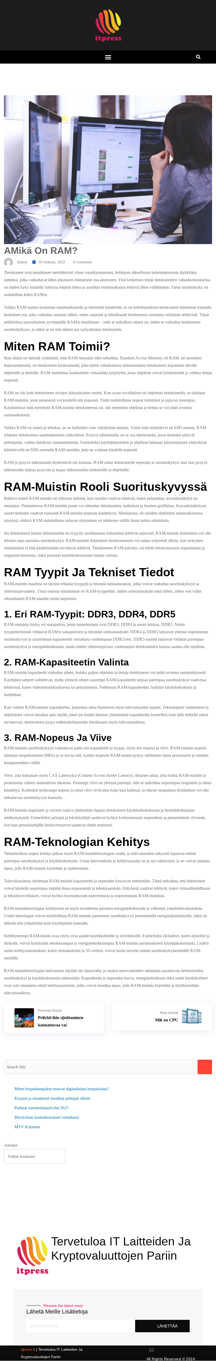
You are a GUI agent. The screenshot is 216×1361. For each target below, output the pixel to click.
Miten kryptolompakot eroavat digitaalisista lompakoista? (61, 1089)
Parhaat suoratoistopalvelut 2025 (41, 1108)
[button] (108, 57)
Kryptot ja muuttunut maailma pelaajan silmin (52, 1098)
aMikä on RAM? (41, 250)
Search (205, 1067)
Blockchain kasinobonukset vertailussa (46, 1117)
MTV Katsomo (27, 1127)
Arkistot (10, 1145)
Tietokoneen (102, 548)
